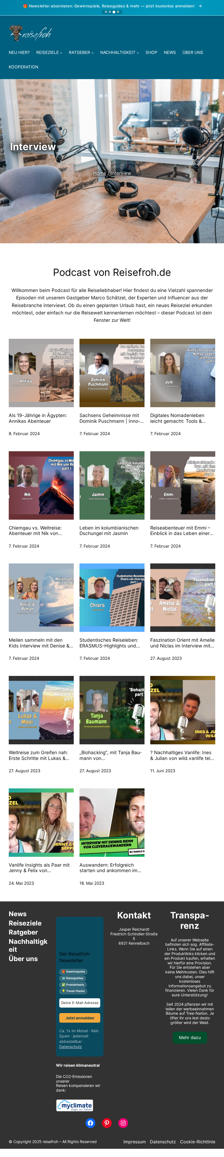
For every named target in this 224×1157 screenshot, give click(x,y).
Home (99, 173)
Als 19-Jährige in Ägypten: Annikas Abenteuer (38, 418)
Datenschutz (70, 1046)
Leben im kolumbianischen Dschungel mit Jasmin (108, 530)
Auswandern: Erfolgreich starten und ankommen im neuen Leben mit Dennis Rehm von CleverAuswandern (108, 867)
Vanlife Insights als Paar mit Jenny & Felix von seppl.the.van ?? (39, 867)
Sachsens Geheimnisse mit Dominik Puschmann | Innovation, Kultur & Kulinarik (109, 418)
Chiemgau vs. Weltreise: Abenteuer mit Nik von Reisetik (35, 530)
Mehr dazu (190, 1037)
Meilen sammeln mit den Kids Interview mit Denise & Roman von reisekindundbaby (39, 643)
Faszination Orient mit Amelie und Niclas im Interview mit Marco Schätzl (182, 643)
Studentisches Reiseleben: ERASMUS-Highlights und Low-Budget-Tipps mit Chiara (108, 643)
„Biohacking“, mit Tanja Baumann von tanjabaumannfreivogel (110, 755)
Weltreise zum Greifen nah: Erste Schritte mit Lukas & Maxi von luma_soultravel (38, 755)
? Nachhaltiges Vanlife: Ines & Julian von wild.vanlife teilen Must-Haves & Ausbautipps (181, 755)
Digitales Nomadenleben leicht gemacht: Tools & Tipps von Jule (177, 418)
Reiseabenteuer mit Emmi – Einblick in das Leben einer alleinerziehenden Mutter (180, 530)
